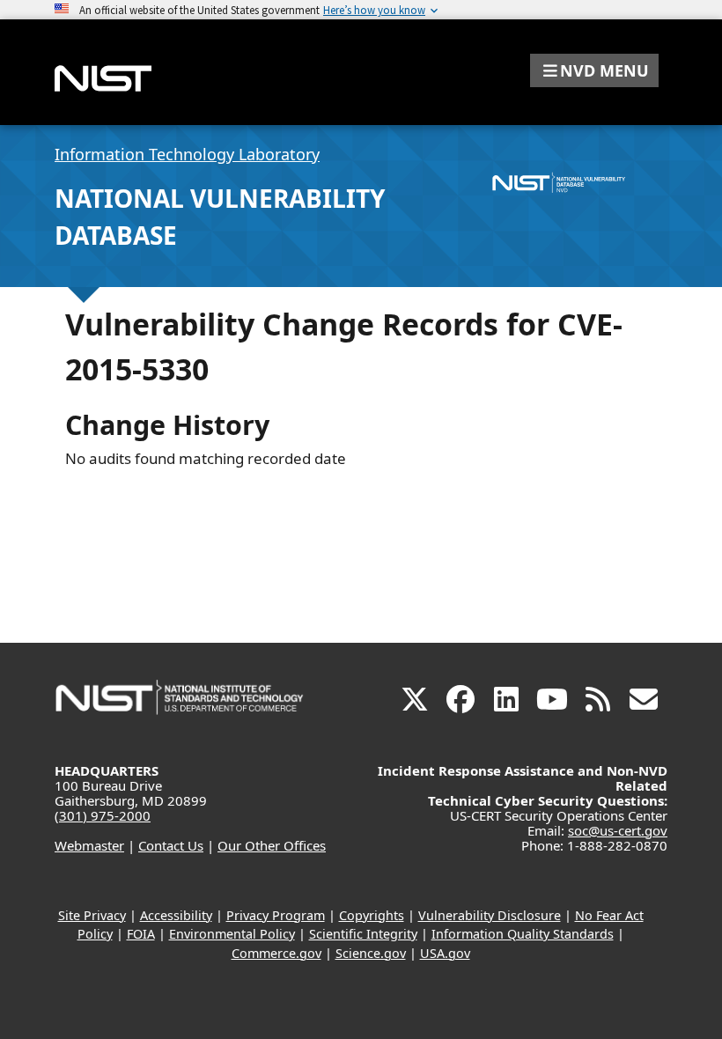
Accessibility (176, 915)
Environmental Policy (232, 933)
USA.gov (445, 953)
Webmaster (89, 845)
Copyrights (371, 915)
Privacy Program (275, 915)
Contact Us (170, 845)
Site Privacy (92, 915)
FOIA (141, 933)
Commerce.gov (276, 953)
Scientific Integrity (363, 933)
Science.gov (370, 953)
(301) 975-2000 (103, 815)
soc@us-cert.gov (617, 830)
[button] (594, 70)
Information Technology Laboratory (187, 154)
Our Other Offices (271, 845)
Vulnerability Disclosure (489, 915)
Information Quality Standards (522, 933)
